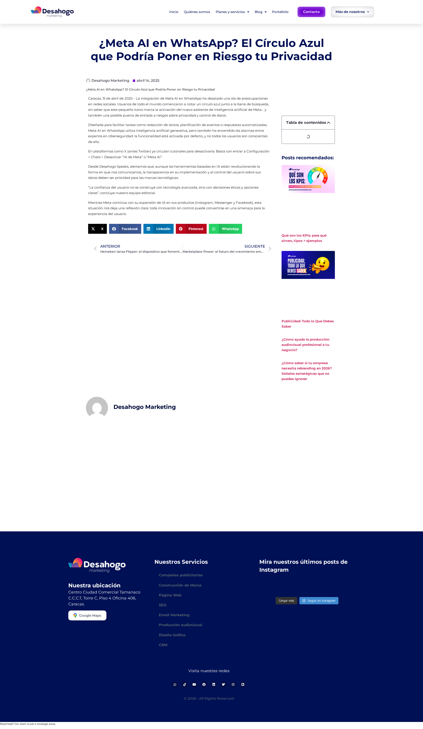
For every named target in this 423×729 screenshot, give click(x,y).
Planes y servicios (230, 12)
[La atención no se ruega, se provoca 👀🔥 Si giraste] (295, 587)
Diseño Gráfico (172, 635)
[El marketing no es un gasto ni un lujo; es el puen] (319, 587)
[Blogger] (243, 684)
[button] (97, 229)
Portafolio (280, 12)
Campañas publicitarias (181, 575)
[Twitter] (223, 684)
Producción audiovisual (180, 625)
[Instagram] (233, 684)
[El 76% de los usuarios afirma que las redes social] (270, 587)
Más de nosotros (350, 12)
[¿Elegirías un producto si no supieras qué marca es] (343, 587)
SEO (163, 605)
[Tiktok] (185, 684)
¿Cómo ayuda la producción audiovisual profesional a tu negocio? (305, 344)
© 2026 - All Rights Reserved (209, 698)
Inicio (173, 12)
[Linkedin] (214, 684)
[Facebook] (204, 684)
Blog (258, 12)
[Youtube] (194, 684)
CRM (163, 645)
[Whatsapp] (175, 684)
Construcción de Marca (180, 585)
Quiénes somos (197, 12)
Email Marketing (174, 615)
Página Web (170, 595)
